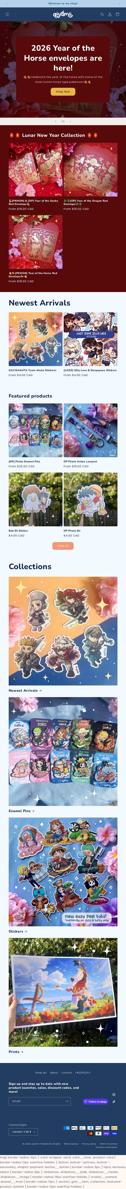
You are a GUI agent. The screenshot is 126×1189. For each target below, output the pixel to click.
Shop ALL (41, 1072)
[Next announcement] (119, 3)
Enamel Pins (20, 811)
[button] (7, 14)
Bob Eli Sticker (18, 531)
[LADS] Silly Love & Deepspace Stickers (90, 370)
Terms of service (108, 1144)
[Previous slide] (55, 121)
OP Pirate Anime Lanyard (80, 461)
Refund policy (71, 1144)
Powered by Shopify (50, 1144)
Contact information (106, 1147)
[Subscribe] (66, 1101)
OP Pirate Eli (72, 531)
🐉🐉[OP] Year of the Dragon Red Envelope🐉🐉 (86, 202)
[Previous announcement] (6, 3)
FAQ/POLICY (82, 1072)
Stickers (16, 931)
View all (62, 546)
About (54, 1072)
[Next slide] (70, 121)
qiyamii (35, 1144)
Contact (66, 1072)
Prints (14, 1052)
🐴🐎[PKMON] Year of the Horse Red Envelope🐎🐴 (33, 275)
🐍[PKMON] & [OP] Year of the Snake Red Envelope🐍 (33, 202)
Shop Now (63, 92)
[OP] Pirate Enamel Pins (24, 461)
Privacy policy (89, 1144)
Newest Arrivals (23, 690)
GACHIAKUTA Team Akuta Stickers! (32, 370)
